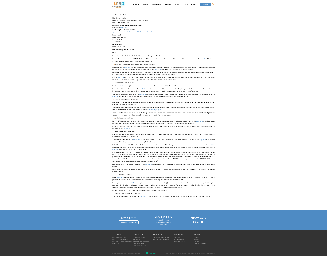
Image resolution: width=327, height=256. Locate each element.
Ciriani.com (123, 27)
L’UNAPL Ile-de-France (119, 237)
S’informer (168, 4)
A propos (136, 4)
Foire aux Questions (200, 243)
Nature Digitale (210, 253)
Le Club (185, 4)
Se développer (156, 4)
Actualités (177, 237)
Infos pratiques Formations (141, 241)
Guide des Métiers (138, 243)
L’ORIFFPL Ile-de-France (120, 239)
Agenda (193, 4)
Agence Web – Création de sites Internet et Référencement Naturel (132, 32)
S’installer (145, 4)
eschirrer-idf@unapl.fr (154, 110)
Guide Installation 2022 (140, 246)
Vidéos (177, 4)
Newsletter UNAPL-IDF (181, 241)
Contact (205, 4)
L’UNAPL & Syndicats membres (122, 241)
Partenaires (115, 243)
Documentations (179, 239)
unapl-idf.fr (203, 59)
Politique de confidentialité (132, 253)
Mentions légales (117, 253)
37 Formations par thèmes (161, 237)
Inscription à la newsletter (129, 222)
